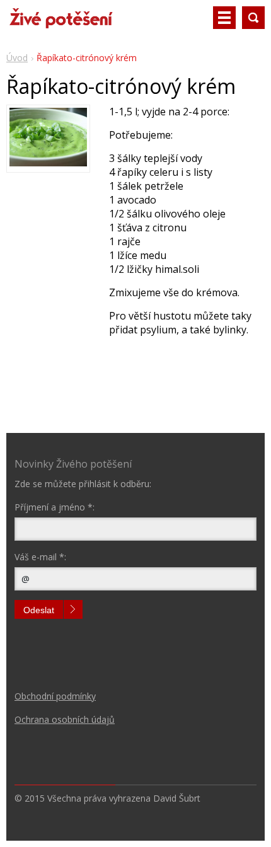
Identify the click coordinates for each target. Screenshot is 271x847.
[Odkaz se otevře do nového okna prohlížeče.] (48, 163)
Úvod (17, 58)
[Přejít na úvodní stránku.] (60, 22)
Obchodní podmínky (55, 696)
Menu (224, 17)
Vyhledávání (253, 17)
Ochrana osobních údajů (64, 719)
